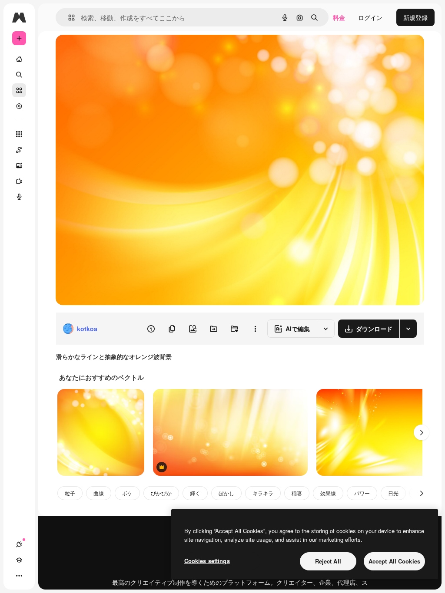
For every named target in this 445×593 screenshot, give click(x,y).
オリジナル (115, 51)
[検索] (19, 75)
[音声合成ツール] (19, 197)
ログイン (370, 17)
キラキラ (262, 493)
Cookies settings (207, 561)
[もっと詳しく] (19, 106)
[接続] (19, 544)
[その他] (19, 576)
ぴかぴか (161, 493)
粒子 (70, 493)
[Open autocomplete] (68, 17)
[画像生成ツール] (19, 165)
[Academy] (19, 560)
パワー (362, 493)
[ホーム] (19, 59)
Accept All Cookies (394, 561)
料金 (339, 17)
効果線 (328, 493)
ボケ (127, 493)
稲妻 (297, 493)
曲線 (98, 493)
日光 (393, 493)
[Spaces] (19, 150)
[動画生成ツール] (19, 181)
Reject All (328, 561)
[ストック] (19, 90)
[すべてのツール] (19, 134)
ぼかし (226, 493)
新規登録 (415, 17)
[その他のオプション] (255, 328)
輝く (195, 493)
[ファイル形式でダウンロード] (408, 329)
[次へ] (421, 432)
